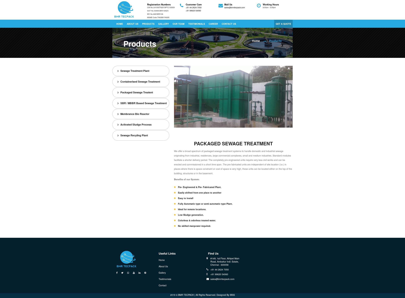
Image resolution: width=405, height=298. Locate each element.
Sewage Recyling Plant (134, 135)
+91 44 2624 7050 (194, 7)
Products (148, 23)
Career (213, 23)
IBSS (232, 294)
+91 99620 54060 (193, 10)
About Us (132, 23)
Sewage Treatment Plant (134, 71)
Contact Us (229, 23)
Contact (162, 285)
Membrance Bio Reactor (134, 114)
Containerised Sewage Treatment (140, 81)
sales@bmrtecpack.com (234, 7)
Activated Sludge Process (136, 124)
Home (119, 23)
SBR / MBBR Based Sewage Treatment (143, 103)
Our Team (178, 23)
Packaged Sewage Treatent (136, 92)
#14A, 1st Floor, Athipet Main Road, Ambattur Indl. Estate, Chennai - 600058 (224, 261)
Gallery (163, 23)
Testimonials (196, 23)
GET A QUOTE (283, 23)
